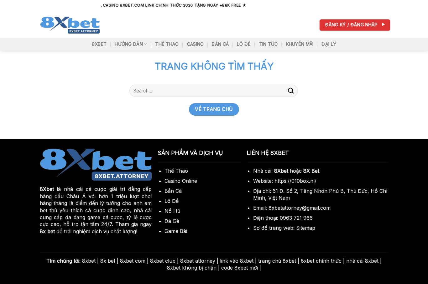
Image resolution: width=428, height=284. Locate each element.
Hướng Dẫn (129, 44)
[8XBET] (70, 25)
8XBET (99, 44)
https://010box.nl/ (295, 181)
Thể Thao (167, 44)
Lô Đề (244, 44)
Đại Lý (328, 44)
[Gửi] (291, 91)
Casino (195, 44)
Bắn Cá (220, 44)
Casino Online (180, 181)
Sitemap (305, 228)
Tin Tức (268, 44)
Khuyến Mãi (300, 44)
